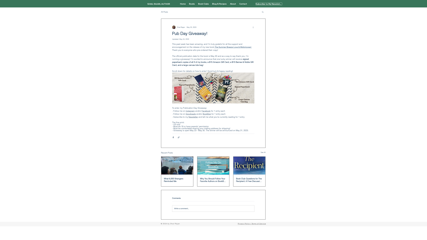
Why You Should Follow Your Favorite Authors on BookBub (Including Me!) (213, 179)
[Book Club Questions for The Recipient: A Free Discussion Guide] (249, 166)
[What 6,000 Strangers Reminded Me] (177, 166)
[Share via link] (179, 137)
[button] (263, 12)
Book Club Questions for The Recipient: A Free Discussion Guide (249, 179)
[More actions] (253, 27)
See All (263, 152)
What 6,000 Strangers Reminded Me (173, 179)
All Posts (164, 12)
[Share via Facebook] (173, 137)
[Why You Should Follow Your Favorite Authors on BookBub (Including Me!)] (213, 166)
